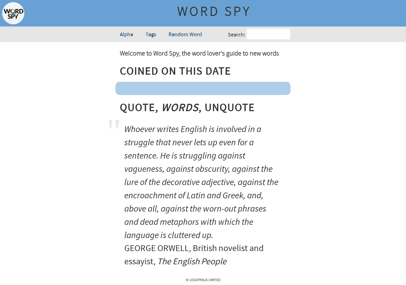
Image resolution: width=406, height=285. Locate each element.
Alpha (126, 34)
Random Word (185, 34)
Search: (236, 35)
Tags (151, 34)
